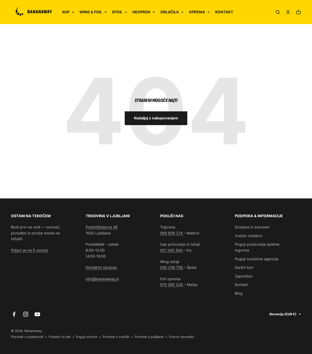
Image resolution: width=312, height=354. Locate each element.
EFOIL (117, 12)
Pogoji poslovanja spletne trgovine (257, 247)
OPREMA (197, 12)
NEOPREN (141, 12)
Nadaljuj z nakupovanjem (156, 118)
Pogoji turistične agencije (256, 259)
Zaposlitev (244, 276)
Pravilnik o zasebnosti (27, 337)
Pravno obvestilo (181, 337)
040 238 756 (172, 267)
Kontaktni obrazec (101, 267)
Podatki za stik (60, 337)
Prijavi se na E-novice (29, 250)
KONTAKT (224, 12)
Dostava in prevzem (252, 227)
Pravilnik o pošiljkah (149, 337)
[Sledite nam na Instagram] (26, 314)
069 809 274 (172, 233)
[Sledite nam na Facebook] (14, 314)
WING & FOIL (90, 12)
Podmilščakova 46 (102, 227)
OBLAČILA (169, 12)
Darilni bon (244, 267)
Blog (239, 293)
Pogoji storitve (86, 337)
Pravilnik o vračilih (116, 337)
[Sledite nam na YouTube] (37, 314)
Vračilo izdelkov (249, 235)
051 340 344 (171, 250)
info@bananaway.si (102, 279)
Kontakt (241, 284)
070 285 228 (172, 284)
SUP (65, 12)
